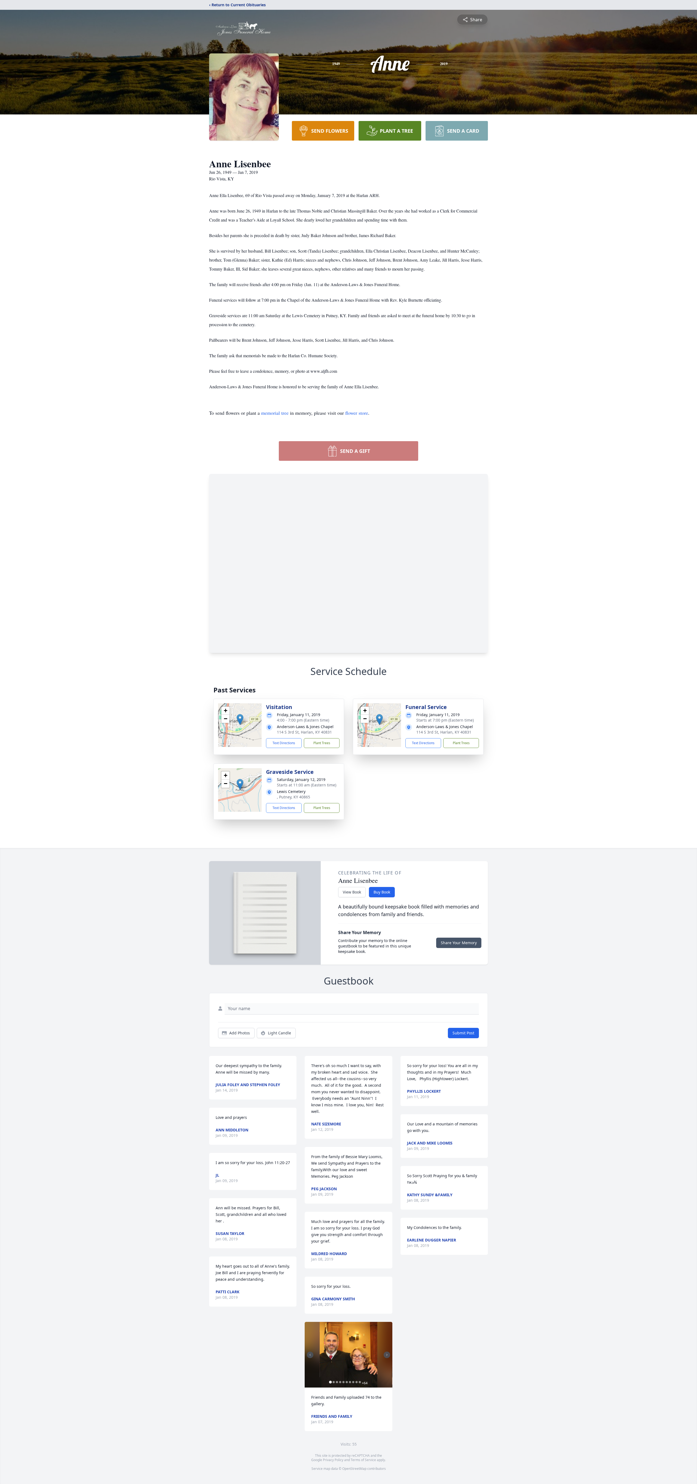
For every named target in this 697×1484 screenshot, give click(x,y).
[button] (240, 719)
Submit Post (463, 1032)
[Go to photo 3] (337, 1382)
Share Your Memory (459, 942)
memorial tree (275, 413)
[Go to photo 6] (347, 1382)
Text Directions (284, 743)
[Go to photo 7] (350, 1382)
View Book (352, 892)
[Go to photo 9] (356, 1382)
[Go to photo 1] (330, 1382)
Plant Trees (321, 743)
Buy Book (382, 892)
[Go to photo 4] (340, 1382)
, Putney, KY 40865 (293, 796)
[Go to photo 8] (353, 1382)
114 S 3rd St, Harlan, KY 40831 (304, 732)
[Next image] (387, 1355)
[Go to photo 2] (333, 1382)
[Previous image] (310, 1355)
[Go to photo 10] (360, 1382)
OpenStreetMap (354, 1468)
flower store (356, 413)
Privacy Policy (333, 1460)
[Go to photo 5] (343, 1382)
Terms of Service (363, 1460)
